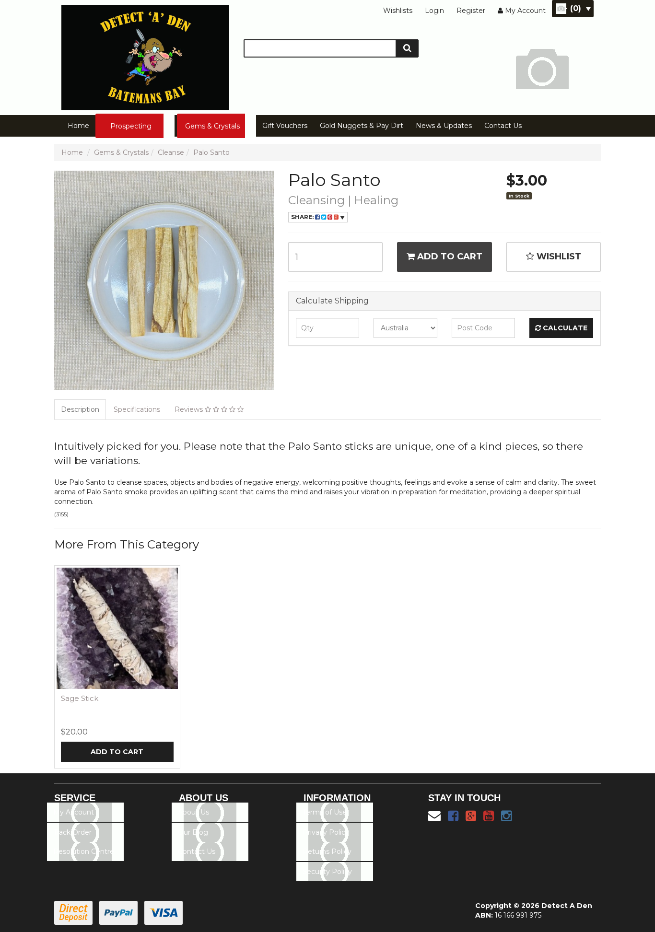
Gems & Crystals (212, 126)
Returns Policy (327, 851)
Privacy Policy (326, 832)
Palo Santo (211, 152)
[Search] (407, 48)
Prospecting (131, 126)
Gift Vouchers (284, 125)
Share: (303, 217)
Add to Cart (448, 256)
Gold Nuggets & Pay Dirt (361, 125)
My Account (73, 812)
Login (434, 10)
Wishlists (397, 10)
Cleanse (171, 152)
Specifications (137, 409)
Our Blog (193, 832)
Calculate (564, 328)
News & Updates (444, 125)
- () (572, 8)
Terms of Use (325, 812)
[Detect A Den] (145, 54)
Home (78, 125)
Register (470, 10)
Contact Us (503, 125)
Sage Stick (79, 698)
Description (80, 409)
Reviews (190, 409)
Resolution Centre (83, 851)
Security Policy (327, 871)
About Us (193, 812)
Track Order (72, 832)
